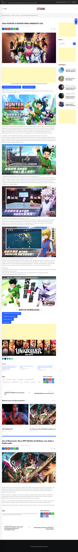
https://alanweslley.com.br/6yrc (40, 83)
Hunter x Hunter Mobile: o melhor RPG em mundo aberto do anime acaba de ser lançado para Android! (9, 367)
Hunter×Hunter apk (6, 382)
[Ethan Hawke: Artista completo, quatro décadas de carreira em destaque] (61, 87)
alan (3, 379)
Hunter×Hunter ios (15, 382)
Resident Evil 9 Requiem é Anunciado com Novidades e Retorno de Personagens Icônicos (13, 528)
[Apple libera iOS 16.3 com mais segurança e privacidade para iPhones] (61, 70)
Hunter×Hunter (20, 379)
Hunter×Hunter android (29, 379)
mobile (39, 382)
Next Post (50, 526)
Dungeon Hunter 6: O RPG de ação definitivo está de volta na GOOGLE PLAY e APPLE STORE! (45, 367)
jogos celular (26, 382)
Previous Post (9, 391)
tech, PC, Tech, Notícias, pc (71, 102)
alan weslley (9, 379)
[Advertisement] (29, 75)
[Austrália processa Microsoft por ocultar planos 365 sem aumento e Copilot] (61, 78)
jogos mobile (33, 382)
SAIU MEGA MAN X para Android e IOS (44, 393)
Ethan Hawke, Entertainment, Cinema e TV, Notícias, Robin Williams (72, 85)
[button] (53, 401)
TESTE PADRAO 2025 (7, 429)
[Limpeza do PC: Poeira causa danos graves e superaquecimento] (61, 104)
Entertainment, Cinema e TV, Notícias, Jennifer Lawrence (70, 94)
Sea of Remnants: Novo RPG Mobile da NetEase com (43, 429)
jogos (21, 382)
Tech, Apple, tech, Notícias (71, 68)
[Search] (75, 8)
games (14, 379)
